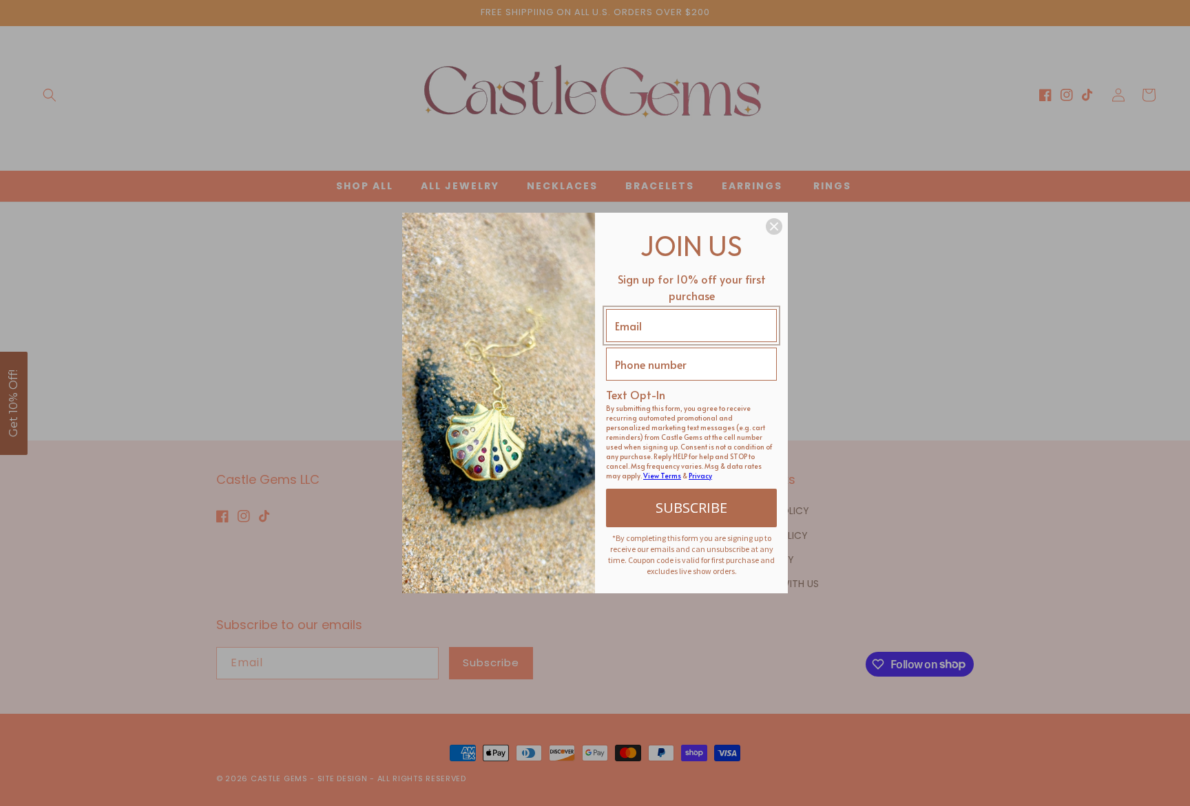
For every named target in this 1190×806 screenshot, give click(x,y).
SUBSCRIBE (691, 507)
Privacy (700, 475)
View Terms (662, 475)
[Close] (774, 226)
